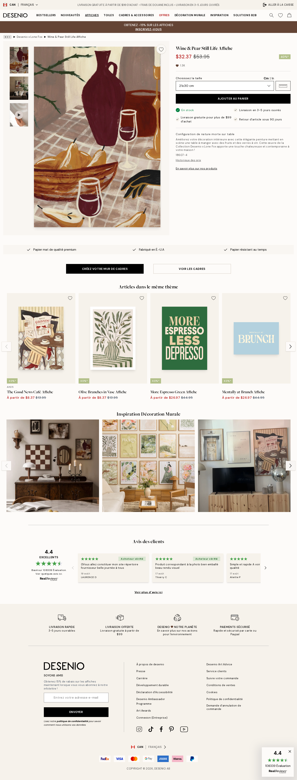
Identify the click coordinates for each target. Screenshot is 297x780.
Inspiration (219, 15)
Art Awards (143, 710)
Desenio (160, 768)
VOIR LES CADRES (192, 269)
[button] (283, 86)
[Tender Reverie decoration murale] (148, 465)
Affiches (92, 15)
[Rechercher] (271, 15)
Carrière (142, 678)
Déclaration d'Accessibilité (154, 692)
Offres (164, 15)
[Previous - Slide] (6, 346)
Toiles (109, 15)
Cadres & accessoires (136, 15)
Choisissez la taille (189, 78)
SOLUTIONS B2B (245, 15)
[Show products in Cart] (289, 15)
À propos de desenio (150, 664)
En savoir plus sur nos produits (196, 168)
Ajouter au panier (233, 98)
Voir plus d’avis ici (148, 592)
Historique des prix (188, 160)
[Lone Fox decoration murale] (52, 465)
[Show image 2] (19, 88)
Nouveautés (70, 15)
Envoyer (76, 712)
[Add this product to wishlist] (161, 49)
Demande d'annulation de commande (223, 707)
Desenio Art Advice (219, 664)
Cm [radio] (266, 78)
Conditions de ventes (220, 685)
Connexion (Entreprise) (152, 717)
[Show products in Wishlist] (280, 15)
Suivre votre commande (222, 678)
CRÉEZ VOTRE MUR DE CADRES (105, 269)
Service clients (216, 671)
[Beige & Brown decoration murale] (244, 465)
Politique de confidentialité (224, 699)
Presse (140, 671)
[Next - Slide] (290, 346)
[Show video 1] (19, 115)
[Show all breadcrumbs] (7, 37)
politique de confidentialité (72, 721)
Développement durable (152, 685)
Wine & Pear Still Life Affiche (66, 37)
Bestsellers (46, 15)
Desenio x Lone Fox (29, 37)
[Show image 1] (19, 60)
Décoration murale (190, 15)
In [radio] (273, 78)
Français (27, 4)
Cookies (212, 692)
